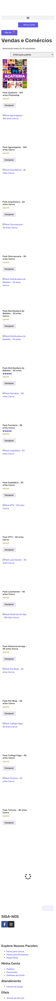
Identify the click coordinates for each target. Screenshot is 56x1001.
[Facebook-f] (4, 924)
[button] (28, 18)
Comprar (9, 105)
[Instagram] (11, 924)
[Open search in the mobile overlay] (28, 839)
